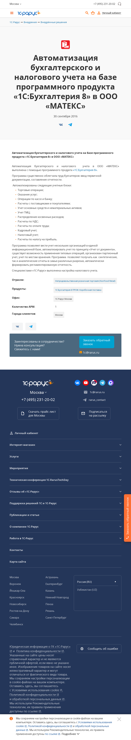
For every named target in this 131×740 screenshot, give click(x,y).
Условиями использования (37, 690)
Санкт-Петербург (56, 617)
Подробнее (69, 734)
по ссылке (31, 711)
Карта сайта (18, 561)
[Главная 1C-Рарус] (49, 13)
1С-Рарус (15, 22)
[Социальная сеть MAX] (111, 383)
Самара (14, 617)
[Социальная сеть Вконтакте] (77, 383)
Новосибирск (18, 604)
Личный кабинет (26, 433)
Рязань (50, 611)
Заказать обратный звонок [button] (96, 342)
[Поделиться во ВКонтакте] (61, 125)
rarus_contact (97, 400)
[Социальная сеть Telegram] (102, 383)
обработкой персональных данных (37, 699)
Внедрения (30, 22)
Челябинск (16, 624)
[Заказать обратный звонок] (119, 4)
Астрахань (52, 577)
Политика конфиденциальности (38, 651)
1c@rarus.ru (91, 352)
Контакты (16, 550)
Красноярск (17, 597)
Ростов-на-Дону (19, 611)
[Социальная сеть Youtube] (86, 383)
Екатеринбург (54, 584)
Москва (14, 577)
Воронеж (15, 584)
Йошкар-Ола (17, 590)
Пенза (49, 604)
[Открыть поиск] (87, 13)
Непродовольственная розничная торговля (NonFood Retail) (85, 280)
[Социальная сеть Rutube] (94, 383)
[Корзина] (93, 13)
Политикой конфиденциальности (49, 726)
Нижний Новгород (57, 597)
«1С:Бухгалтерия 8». (85, 170)
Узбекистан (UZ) (87, 589)
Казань (50, 590)
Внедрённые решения (54, 22)
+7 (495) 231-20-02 (104, 4)
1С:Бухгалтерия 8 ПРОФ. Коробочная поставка (78, 289)
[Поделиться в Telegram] (70, 125)
